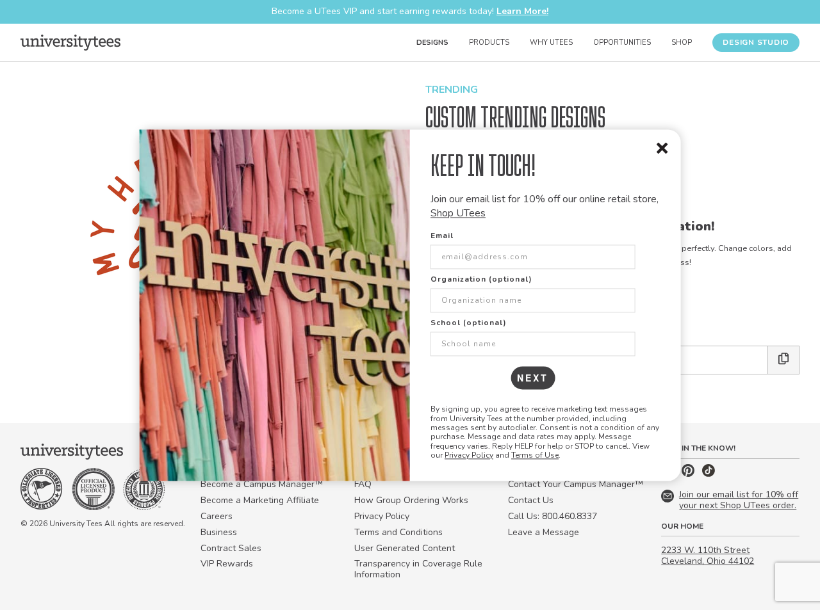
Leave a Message (543, 532)
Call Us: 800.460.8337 (552, 516)
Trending (451, 90)
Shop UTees (458, 213)
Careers (217, 516)
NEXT (532, 378)
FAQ (363, 484)
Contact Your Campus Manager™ (575, 484)
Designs (432, 42)
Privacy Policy (469, 456)
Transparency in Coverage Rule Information (418, 569)
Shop (681, 42)
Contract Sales (231, 548)
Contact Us (531, 500)
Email (442, 236)
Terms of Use (535, 456)
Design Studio (756, 42)
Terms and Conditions (398, 532)
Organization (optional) (481, 280)
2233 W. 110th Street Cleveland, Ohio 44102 (707, 555)
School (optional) (468, 323)
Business (219, 532)
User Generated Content (404, 548)
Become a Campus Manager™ (262, 484)
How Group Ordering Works (411, 500)
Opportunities (622, 42)
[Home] (70, 42)
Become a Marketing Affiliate (260, 500)
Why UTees (551, 42)
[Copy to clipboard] (784, 360)
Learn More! (522, 11)
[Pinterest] (689, 474)
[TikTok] (708, 474)
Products (489, 42)
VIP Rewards (227, 564)
